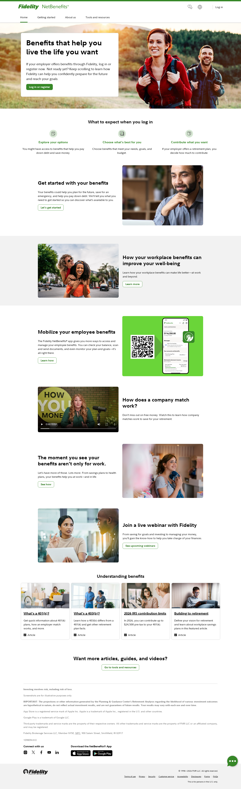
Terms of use (130, 776)
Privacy (142, 776)
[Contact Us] (190, 8)
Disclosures (196, 776)
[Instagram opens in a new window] (27, 752)
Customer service (166, 776)
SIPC (77, 733)
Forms (207, 776)
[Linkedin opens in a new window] (59, 752)
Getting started (46, 17)
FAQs (215, 776)
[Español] (200, 8)
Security (151, 776)
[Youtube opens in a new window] (51, 752)
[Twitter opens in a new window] (35, 752)
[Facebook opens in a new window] (43, 752)
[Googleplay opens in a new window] (103, 755)
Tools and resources (98, 17)
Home (24, 17)
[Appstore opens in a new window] (82, 755)
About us (70, 17)
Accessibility (182, 776)
